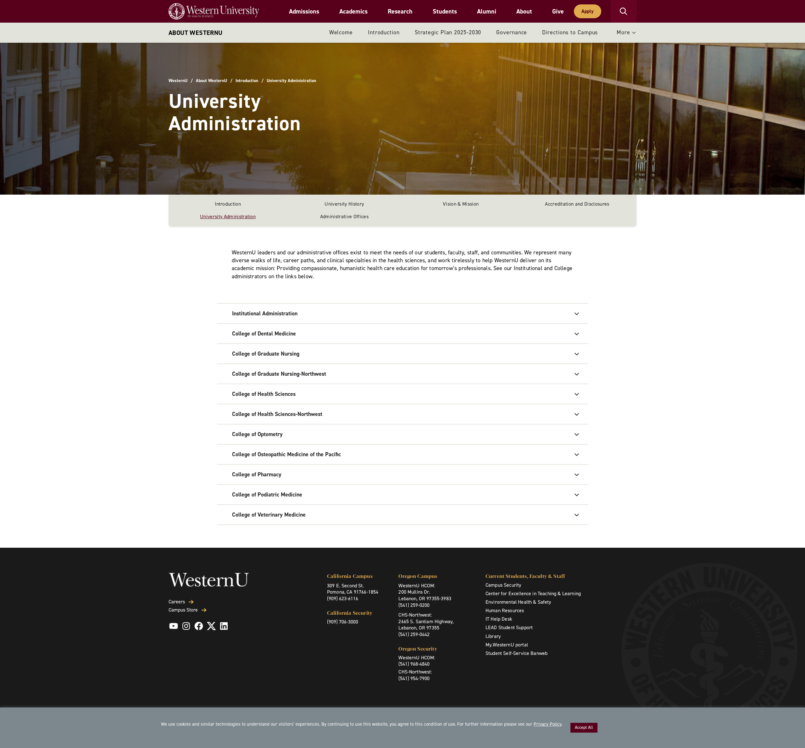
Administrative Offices (344, 216)
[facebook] (199, 626)
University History (344, 204)
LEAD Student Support (509, 627)
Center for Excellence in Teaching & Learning (533, 593)
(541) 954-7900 (414, 678)
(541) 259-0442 (414, 634)
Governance (511, 32)
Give (558, 11)
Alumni (486, 11)
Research (400, 11)
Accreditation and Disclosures (577, 204)
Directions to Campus (570, 32)
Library (493, 636)
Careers (177, 602)
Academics (353, 11)
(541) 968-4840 (414, 664)
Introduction (384, 32)
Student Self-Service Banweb (516, 653)
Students (445, 11)
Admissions (304, 11)
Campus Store (183, 610)
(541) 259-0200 (414, 605)
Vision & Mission (461, 204)
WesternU (178, 81)
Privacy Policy (548, 724)
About (524, 11)
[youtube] (174, 626)
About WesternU (196, 33)
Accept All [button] (584, 727)
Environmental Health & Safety (518, 602)
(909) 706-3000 (342, 621)
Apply (587, 11)
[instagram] (186, 626)
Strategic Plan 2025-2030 (448, 32)
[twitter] (211, 626)
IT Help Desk (499, 619)
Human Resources (505, 610)
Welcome (341, 32)
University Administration (228, 216)
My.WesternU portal (507, 644)
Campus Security (503, 585)
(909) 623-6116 (342, 598)
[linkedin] (224, 626)
